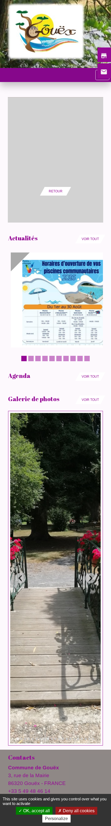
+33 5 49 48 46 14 (29, 791)
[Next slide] (90, 578)
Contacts (21, 757)
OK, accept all (36, 810)
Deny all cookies (78, 810)
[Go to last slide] (20, 578)
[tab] (17, 738)
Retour (56, 191)
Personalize (56, 818)
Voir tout (90, 239)
